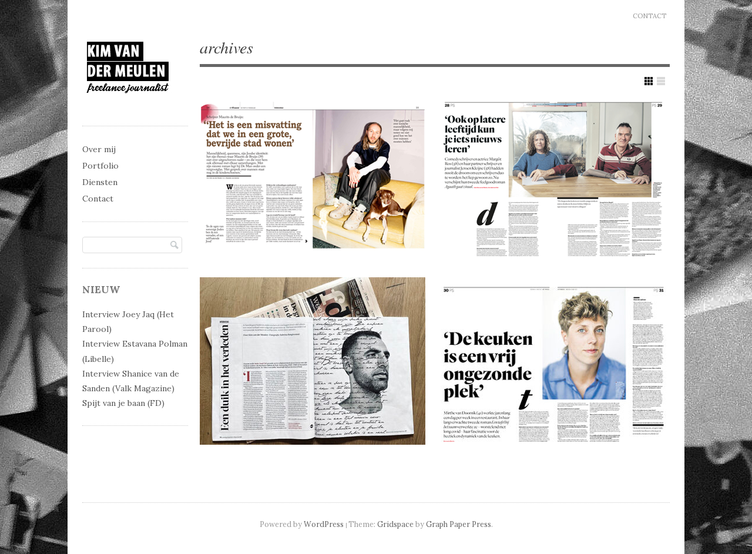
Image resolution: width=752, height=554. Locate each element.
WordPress (324, 524)
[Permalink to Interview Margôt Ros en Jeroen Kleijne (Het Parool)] (553, 177)
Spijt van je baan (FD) (123, 403)
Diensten (100, 182)
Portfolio (100, 165)
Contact (649, 16)
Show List (661, 81)
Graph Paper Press (458, 524)
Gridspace (395, 524)
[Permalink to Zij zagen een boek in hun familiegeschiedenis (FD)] (312, 361)
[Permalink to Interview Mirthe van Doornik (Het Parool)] (553, 361)
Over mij (99, 149)
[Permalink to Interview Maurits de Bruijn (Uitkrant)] (312, 177)
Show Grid (648, 81)
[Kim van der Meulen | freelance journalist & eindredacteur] (127, 104)
